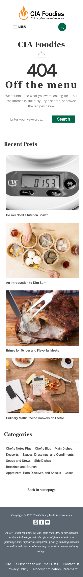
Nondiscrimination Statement (55, 569)
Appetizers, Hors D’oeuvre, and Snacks (33, 473)
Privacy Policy (18, 569)
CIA (8, 564)
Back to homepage (41, 490)
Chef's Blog (43, 448)
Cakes (69, 473)
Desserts (12, 454)
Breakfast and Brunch (21, 466)
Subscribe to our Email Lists (37, 564)
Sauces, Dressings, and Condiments (48, 454)
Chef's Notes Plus (18, 448)
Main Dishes (63, 448)
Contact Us (71, 564)
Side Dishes (42, 460)
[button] (19, 27)
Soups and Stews (18, 460)
